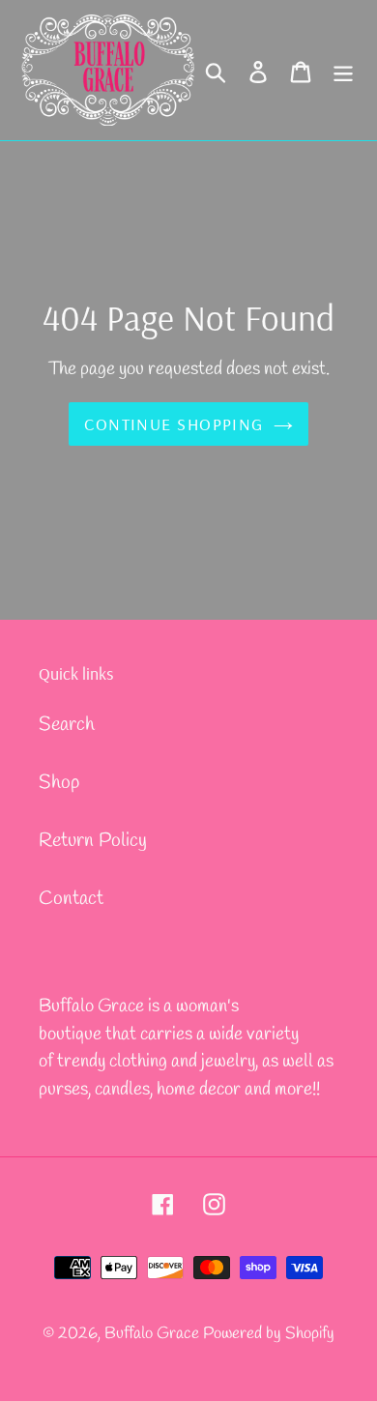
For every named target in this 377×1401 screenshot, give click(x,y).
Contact (71, 899)
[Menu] (343, 70)
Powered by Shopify (268, 1334)
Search (67, 725)
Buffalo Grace (153, 1334)
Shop (59, 783)
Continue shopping (173, 424)
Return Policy (93, 841)
